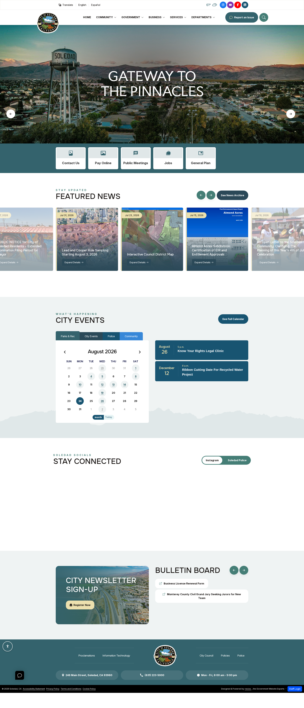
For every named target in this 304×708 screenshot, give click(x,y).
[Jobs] (168, 158)
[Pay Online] (103, 158)
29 (102, 368)
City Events (91, 336)
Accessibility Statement (34, 689)
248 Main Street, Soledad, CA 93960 (89, 675)
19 (102, 392)
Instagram (212, 460)
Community (104, 17)
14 (124, 384)
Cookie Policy (89, 689)
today (108, 417)
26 (102, 401)
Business (155, 17)
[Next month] (140, 352)
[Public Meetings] (136, 158)
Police (111, 336)
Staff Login (295, 688)
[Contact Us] (71, 158)
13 (113, 384)
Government (130, 17)
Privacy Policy (52, 689)
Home (87, 17)
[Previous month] (65, 352)
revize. (248, 689)
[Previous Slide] (10, 113)
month (98, 417)
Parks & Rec (68, 336)
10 (80, 384)
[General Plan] (201, 158)
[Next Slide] (290, 113)
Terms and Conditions (71, 689)
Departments (201, 17)
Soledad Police (237, 460)
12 (102, 384)
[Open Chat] (19, 675)
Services (176, 17)
